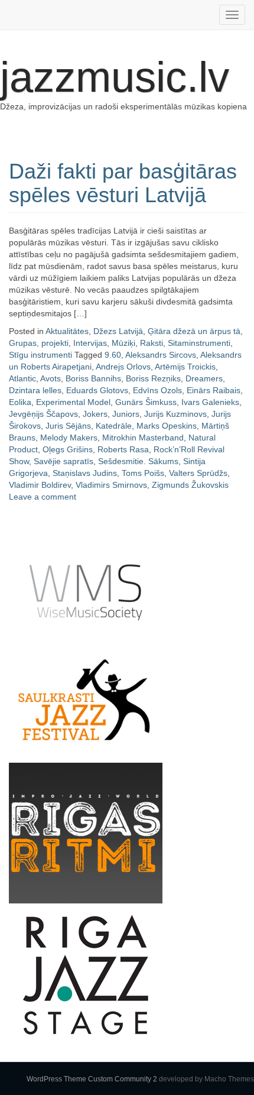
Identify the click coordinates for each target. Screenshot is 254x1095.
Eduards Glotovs (97, 390)
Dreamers (204, 378)
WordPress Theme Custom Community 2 (92, 1079)
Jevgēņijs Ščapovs (43, 414)
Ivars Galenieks (210, 402)
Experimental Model (73, 402)
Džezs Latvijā (118, 331)
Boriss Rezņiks (153, 378)
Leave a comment (42, 496)
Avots (50, 378)
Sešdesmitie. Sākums (138, 461)
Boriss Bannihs (93, 378)
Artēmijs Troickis (185, 366)
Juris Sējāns (68, 425)
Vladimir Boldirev (40, 485)
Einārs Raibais (213, 390)
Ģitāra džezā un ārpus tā (194, 331)
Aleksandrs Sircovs (160, 354)
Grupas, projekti (39, 343)
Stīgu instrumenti (40, 354)
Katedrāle (114, 425)
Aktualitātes (67, 331)
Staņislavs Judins (85, 473)
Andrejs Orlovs (123, 366)
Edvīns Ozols (157, 390)
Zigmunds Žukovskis (190, 485)
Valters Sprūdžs (198, 473)
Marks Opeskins (166, 425)
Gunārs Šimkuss (146, 402)
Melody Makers (68, 437)
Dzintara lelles (35, 390)
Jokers (95, 414)
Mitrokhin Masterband (143, 437)
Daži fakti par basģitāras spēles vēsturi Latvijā (123, 183)
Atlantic (22, 378)
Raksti (151, 343)
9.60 (113, 354)
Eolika (20, 402)
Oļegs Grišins (68, 449)
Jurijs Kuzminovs (175, 414)
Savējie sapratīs (63, 461)
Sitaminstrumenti (199, 343)
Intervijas (90, 343)
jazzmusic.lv (114, 77)
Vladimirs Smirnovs (111, 485)
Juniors (125, 414)
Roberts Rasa (123, 449)
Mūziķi (123, 343)
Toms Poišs (143, 473)
